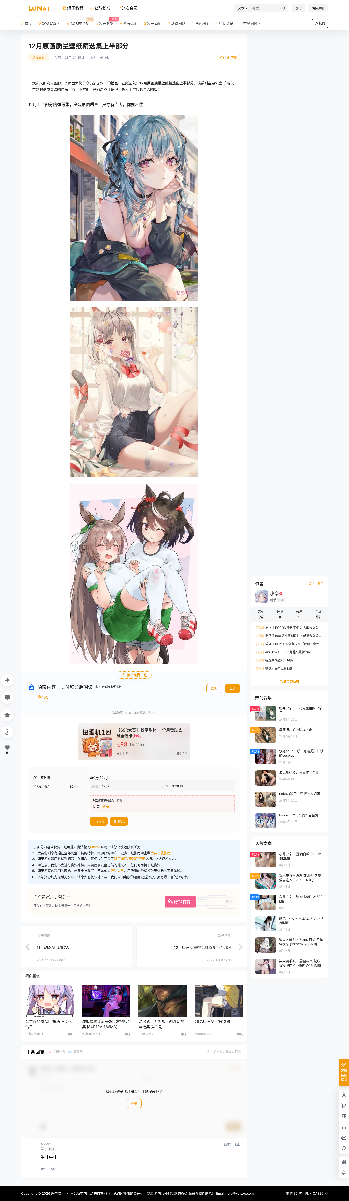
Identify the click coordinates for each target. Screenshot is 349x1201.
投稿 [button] (322, 23)
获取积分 (102, 8)
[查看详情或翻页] (25, 946)
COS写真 (49, 23)
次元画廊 (38, 57)
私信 (321, 584)
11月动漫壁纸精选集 (54, 947)
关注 (311, 584)
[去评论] (7, 697)
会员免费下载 (137, 675)
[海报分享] (7, 680)
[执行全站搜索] (283, 8)
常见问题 (250, 23)
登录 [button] (106, 806)
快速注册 (318, 8)
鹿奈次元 (57, 1193)
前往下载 (231, 58)
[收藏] (7, 715)
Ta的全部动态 (289, 681)
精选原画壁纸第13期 (274, 668)
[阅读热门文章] (289, 713)
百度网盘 (98, 822)
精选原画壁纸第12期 (212, 1021)
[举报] (7, 732)
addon (45, 1144)
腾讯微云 (119, 822)
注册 (232, 688)
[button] (242, 8)
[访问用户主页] (49, 1001)
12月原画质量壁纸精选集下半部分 (203, 947)
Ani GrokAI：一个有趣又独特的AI (283, 652)
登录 (298, 8)
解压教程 (75, 8)
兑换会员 (129, 8)
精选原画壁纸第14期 (274, 660)
